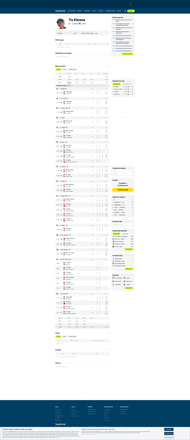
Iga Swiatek (57, 418)
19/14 (68, 82)
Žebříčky (87, 10)
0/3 (76, 79)
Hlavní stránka (58, 15)
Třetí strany (58, 437)
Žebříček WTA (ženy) (92, 411)
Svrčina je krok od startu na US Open (123, 20)
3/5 (84, 318)
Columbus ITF (64, 181)
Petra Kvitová (58, 413)
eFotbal (128, 284)
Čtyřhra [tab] (64, 69)
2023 (59, 79)
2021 (59, 318)
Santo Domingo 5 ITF (66, 249)
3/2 (76, 321)
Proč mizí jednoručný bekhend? (124, 50)
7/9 (84, 82)
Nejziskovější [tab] (116, 233)
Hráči (94, 10)
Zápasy (79, 10)
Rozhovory (73, 413)
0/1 (91, 79)
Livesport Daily (123, 411)
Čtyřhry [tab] (64, 336)
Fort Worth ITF (64, 98)
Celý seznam (129, 268)
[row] (82, 76)
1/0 (69, 76)
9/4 (76, 324)
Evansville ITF (64, 166)
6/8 (69, 79)
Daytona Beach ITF (65, 195)
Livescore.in (118, 281)
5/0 (106, 79)
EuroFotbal (118, 284)
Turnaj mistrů (106, 418)
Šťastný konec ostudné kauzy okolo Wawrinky (123, 38)
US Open (62, 117)
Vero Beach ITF (64, 293)
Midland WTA (64, 88)
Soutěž (119, 10)
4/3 (69, 321)
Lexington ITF (64, 127)
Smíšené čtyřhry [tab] (72, 69)
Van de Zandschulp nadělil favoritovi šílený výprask (122, 24)
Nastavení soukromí (75, 426)
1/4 (84, 79)
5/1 (106, 82)
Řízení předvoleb (169, 437)
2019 (59, 324)
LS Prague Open (123, 413)
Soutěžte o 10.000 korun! (123, 184)
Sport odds (129, 281)
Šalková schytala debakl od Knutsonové (122, 32)
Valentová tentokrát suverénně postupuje (123, 28)
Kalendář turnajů (110, 10)
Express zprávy (74, 415)
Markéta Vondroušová (59, 415)
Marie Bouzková (58, 420)
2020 (59, 321)
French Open (106, 411)
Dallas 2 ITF (64, 142)
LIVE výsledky (71, 10)
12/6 (69, 324)
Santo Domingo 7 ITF (66, 235)
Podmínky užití (58, 426)
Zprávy (101, 10)
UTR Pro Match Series (66, 259)
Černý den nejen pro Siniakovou (124, 45)
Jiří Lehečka (57, 411)
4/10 (69, 318)
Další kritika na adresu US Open (124, 48)
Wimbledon (106, 413)
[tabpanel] (82, 200)
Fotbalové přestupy (124, 409)
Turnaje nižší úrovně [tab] (127, 84)
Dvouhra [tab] (58, 69)
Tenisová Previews (75, 411)
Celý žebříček (129, 249)
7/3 (76, 82)
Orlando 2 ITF (64, 225)
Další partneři (129, 288)
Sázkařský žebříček (91, 413)
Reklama (105, 426)
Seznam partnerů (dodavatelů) (89, 434)
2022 (59, 82)
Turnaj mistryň (106, 420)
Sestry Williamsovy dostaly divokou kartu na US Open (122, 42)
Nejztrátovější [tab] (125, 233)
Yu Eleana (68, 15)
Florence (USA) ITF (65, 108)
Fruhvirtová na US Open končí (123, 35)
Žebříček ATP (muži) (92, 409)
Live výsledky (118, 278)
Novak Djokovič (58, 409)
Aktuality (73, 409)
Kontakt (121, 426)
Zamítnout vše (168, 433)
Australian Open (107, 409)
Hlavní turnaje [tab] (116, 84)
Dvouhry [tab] (58, 336)
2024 (59, 76)
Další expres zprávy (127, 53)
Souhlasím (169, 429)
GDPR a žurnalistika (91, 426)
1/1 (84, 321)
